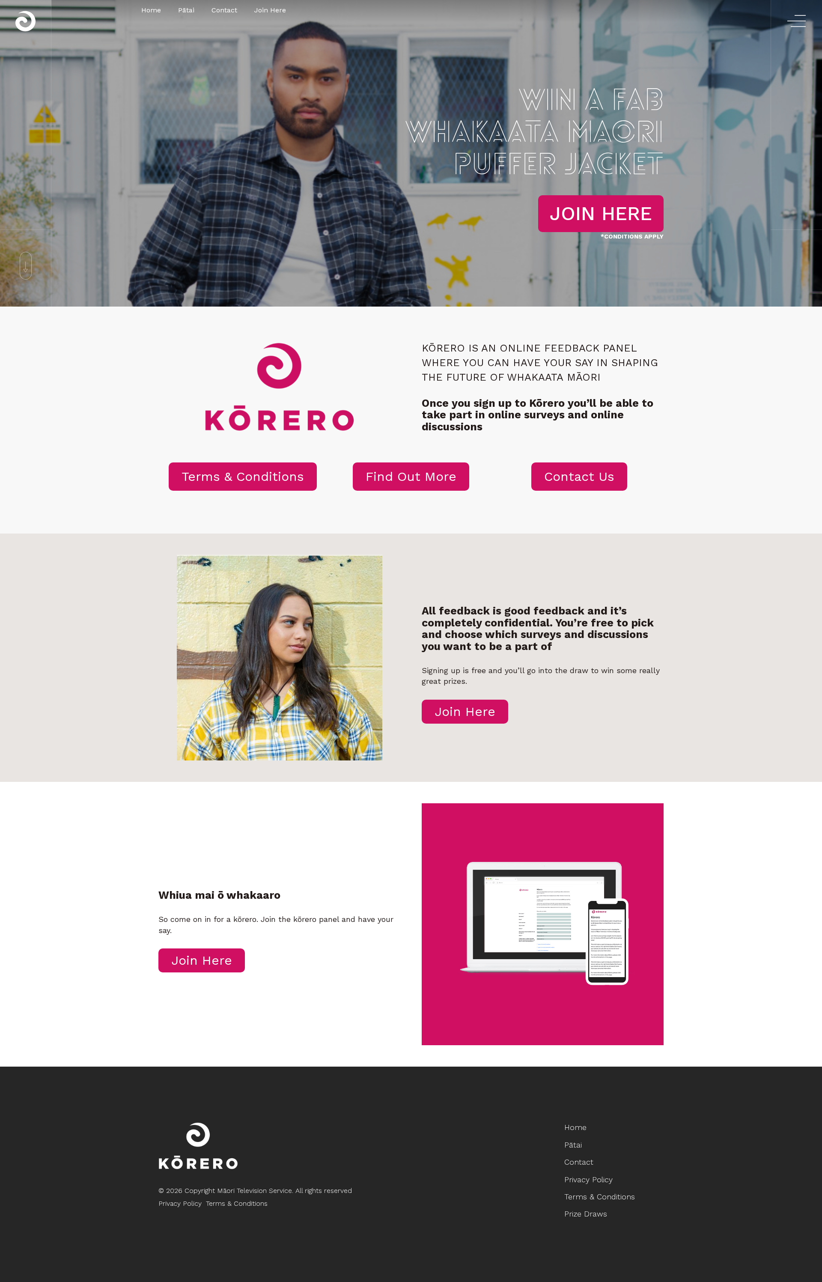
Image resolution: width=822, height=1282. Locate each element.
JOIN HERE (601, 213)
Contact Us (579, 476)
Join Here (270, 10)
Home (151, 10)
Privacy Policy (180, 1203)
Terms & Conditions (243, 476)
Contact (224, 10)
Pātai (186, 10)
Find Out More (411, 476)
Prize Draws (585, 1213)
